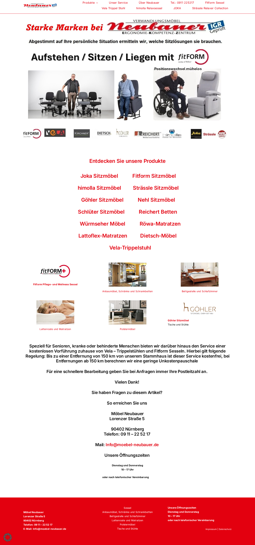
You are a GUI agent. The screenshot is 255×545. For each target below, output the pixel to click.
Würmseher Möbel (102, 224)
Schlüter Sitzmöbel (101, 212)
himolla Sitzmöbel (98, 188)
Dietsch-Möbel (158, 236)
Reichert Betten (158, 212)
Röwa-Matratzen (160, 224)
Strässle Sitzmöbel (156, 188)
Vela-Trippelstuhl (127, 247)
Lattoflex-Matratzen (102, 236)
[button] (7, 537)
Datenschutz (225, 529)
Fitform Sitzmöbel (154, 176)
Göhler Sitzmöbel (102, 200)
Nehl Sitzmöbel (156, 200)
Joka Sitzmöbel (99, 176)
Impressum (211, 529)
